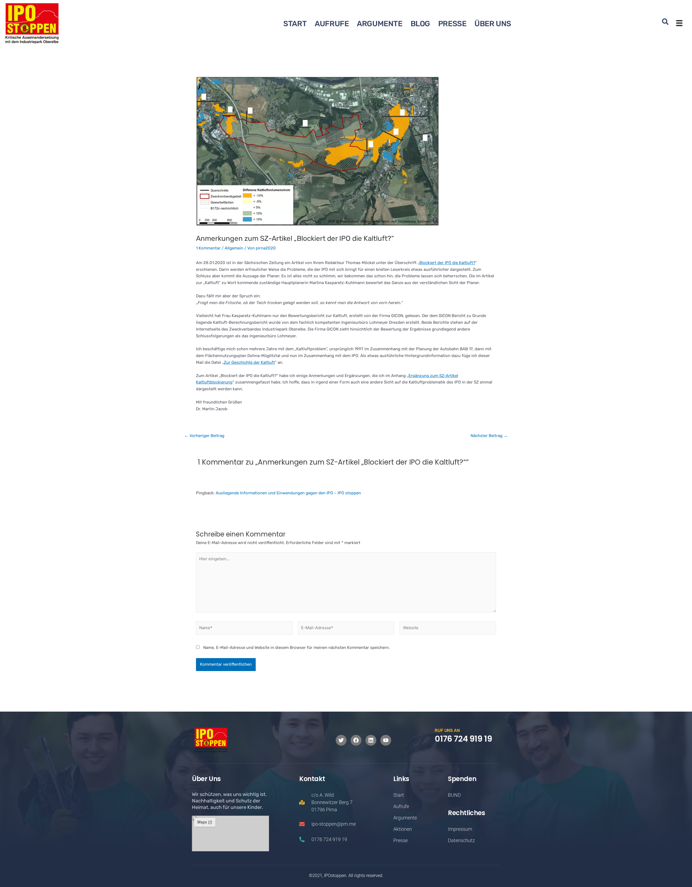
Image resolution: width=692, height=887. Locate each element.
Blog (420, 23)
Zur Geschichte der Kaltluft (249, 362)
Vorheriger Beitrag (204, 436)
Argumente (379, 23)
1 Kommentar (208, 248)
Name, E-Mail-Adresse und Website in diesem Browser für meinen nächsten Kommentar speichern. (296, 647)
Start (295, 23)
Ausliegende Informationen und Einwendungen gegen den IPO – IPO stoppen (288, 493)
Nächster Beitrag (489, 436)
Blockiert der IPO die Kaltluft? (447, 262)
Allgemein (234, 248)
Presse (452, 23)
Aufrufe (332, 23)
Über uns (492, 23)
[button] (665, 23)
